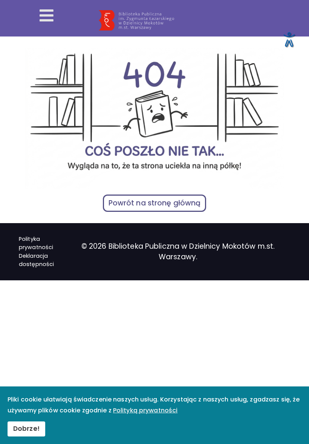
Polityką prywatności (145, 410)
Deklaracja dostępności (36, 260)
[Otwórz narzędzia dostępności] (289, 39)
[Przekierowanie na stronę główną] (201, 20)
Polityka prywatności (36, 243)
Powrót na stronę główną (155, 203)
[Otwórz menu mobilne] (46, 16)
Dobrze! (26, 428)
